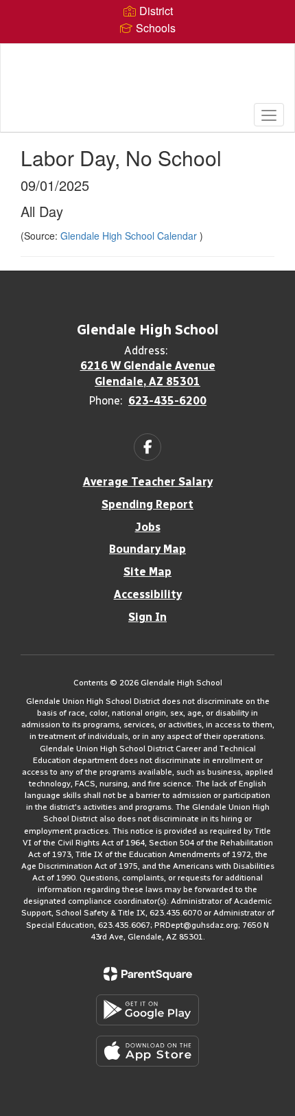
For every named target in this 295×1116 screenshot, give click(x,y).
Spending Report (147, 504)
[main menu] (269, 114)
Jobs (148, 527)
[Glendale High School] (147, 78)
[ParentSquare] (148, 974)
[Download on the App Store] (147, 1051)
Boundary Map (147, 549)
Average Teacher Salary (148, 481)
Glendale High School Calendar (130, 235)
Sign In (147, 617)
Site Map (147, 571)
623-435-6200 (167, 400)
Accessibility (148, 594)
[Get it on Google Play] (147, 1009)
